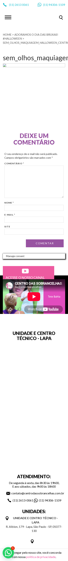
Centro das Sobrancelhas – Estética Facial (34, 17)
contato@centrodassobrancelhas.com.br (37, 493)
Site (7, 226)
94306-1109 (57, 4)
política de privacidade (41, 557)
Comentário (14, 163)
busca (61, 17)
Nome (9, 202)
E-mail (9, 214)
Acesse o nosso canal (25, 277)
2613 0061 (22, 4)
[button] (8, 552)
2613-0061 (26, 500)
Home (7, 34)
